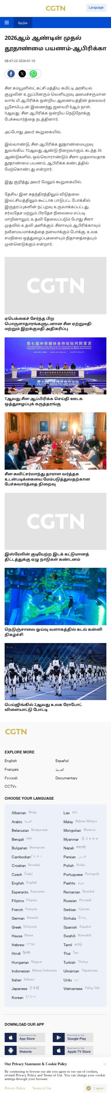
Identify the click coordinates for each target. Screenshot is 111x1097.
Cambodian (27, 856)
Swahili (77, 935)
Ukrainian (80, 970)
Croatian (26, 865)
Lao (70, 812)
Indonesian (34, 970)
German (25, 918)
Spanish (77, 927)
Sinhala (75, 918)
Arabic (22, 821)
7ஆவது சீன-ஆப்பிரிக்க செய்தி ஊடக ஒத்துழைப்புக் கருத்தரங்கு (44, 401)
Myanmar (81, 839)
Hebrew (23, 944)
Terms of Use (41, 1088)
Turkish (76, 962)
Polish (74, 865)
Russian (77, 900)
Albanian (24, 812)
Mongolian (79, 830)
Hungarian (27, 962)
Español (62, 760)
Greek (24, 927)
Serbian (76, 909)
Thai (71, 953)
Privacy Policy (15, 1088)
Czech (22, 874)
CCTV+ (11, 786)
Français (11, 769)
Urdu (71, 979)
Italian (23, 979)
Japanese (25, 988)
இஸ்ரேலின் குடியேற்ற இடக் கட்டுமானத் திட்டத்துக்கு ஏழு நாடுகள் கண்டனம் (47, 557)
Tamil (73, 944)
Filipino (24, 900)
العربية (60, 769)
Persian (75, 856)
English (11, 760)
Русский (11, 777)
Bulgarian (28, 847)
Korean (24, 997)
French (24, 909)
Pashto (74, 882)
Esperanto (28, 891)
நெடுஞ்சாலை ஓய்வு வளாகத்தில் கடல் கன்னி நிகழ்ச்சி (53, 632)
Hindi (21, 953)
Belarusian (29, 830)
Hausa (22, 935)
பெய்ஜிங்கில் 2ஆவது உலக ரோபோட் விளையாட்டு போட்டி (43, 707)
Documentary (66, 777)
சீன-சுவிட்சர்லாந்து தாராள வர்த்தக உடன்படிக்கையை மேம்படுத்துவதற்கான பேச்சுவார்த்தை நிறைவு (47, 479)
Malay (80, 821)
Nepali (75, 847)
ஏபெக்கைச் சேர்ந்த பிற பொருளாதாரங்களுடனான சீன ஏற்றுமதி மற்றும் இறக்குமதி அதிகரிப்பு (48, 324)
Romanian (79, 891)
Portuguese (81, 874)
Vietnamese (81, 988)
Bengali (22, 839)
